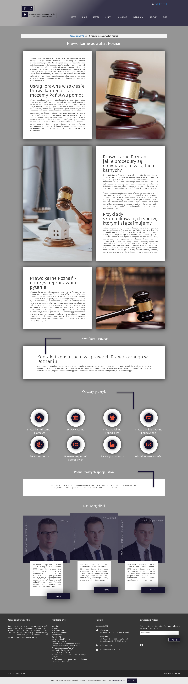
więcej (58, 596)
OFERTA (108, 17)
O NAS (84, 17)
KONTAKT (153, 17)
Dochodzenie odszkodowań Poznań (66, 644)
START (73, 17)
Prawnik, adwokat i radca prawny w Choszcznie (71, 659)
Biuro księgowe (58, 630)
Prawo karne (34, 429)
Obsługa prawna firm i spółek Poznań (66, 646)
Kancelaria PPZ (77, 36)
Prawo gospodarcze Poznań (63, 648)
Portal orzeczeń (58, 635)
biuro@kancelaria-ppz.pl (110, 650)
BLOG (165, 17)
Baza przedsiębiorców (61, 639)
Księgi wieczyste (59, 641)
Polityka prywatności (60, 661)
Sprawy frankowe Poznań (62, 650)
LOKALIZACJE (122, 17)
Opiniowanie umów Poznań (63, 652)
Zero (177, 674)
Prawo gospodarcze (112, 456)
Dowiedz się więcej (118, 680)
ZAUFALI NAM (138, 17)
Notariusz (55, 626)
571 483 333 (161, 4)
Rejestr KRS (56, 637)
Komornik (55, 628)
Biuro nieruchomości (60, 633)
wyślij (174, 640)
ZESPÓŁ (96, 17)
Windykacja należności (148, 456)
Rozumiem (132, 680)
